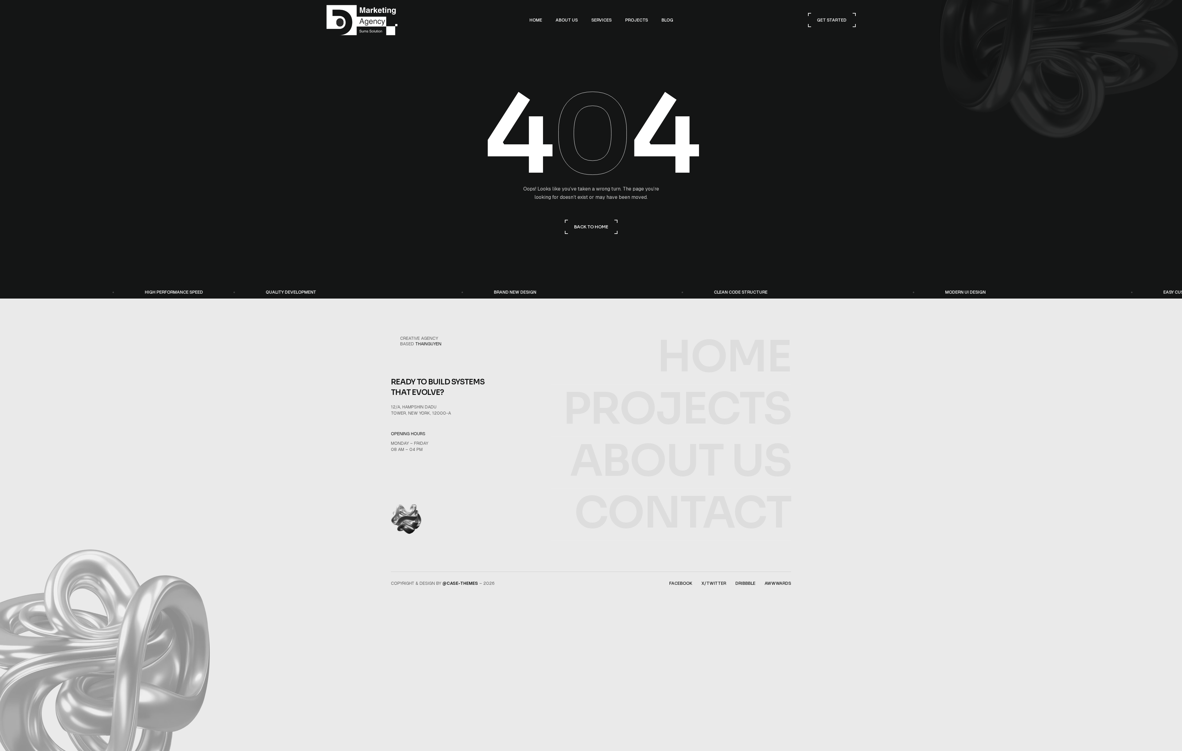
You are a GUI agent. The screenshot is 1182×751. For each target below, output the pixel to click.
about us (680, 461)
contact (682, 513)
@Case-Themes (460, 583)
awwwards (778, 583)
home (724, 357)
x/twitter (714, 583)
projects (677, 409)
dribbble (745, 583)
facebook (680, 583)
